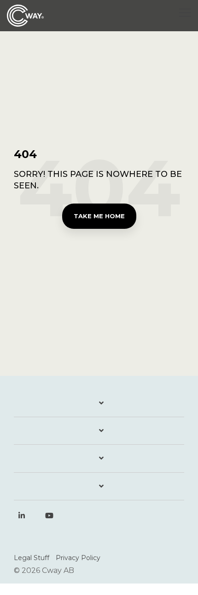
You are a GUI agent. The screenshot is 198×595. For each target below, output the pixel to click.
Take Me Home (99, 216)
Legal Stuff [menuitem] (31, 558)
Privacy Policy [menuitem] (78, 558)
